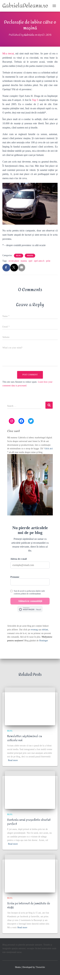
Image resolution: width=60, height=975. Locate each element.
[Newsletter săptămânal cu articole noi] (30, 706)
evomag (34, 629)
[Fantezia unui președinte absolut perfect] (30, 790)
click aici (49, 448)
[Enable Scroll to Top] (54, 969)
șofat (48, 261)
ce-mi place (14, 261)
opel (30, 261)
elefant (45, 629)
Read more (13, 760)
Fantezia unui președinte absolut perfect (29, 822)
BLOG (18, 255)
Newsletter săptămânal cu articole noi (24, 738)
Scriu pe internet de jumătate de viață (28, 905)
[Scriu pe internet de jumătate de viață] (30, 874)
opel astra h (39, 261)
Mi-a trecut (8, 53)
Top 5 (35, 100)
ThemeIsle (40, 967)
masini (30, 255)
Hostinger (43, 640)
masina (24, 261)
